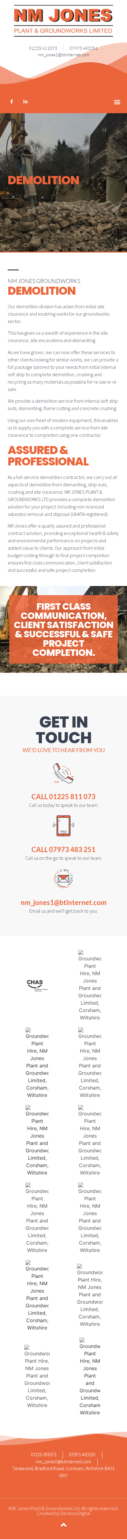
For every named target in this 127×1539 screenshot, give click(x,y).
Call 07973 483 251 (63, 849)
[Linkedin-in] (25, 102)
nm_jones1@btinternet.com (64, 902)
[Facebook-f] (11, 102)
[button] (117, 102)
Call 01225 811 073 (63, 796)
